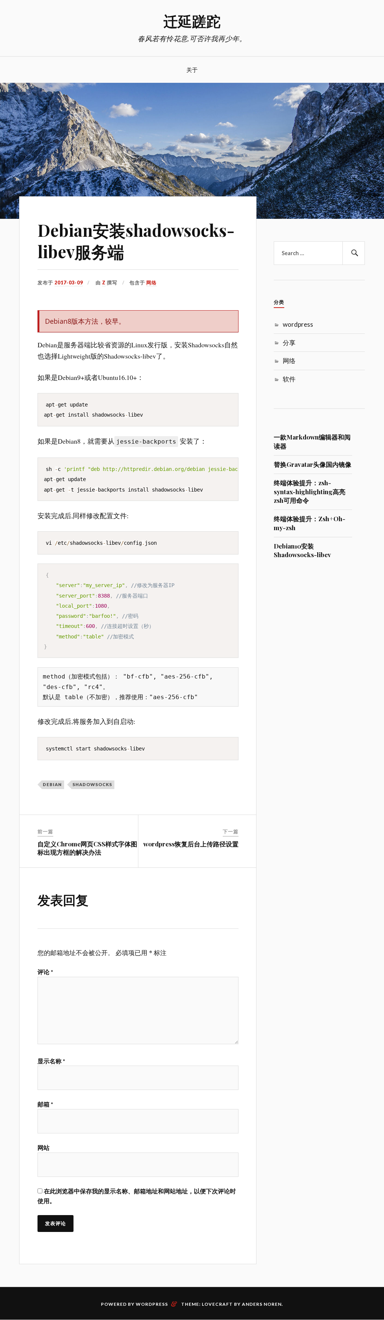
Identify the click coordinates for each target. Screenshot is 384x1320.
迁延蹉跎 (192, 20)
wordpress (298, 324)
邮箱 (45, 1104)
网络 (151, 283)
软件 (289, 379)
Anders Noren (262, 1304)
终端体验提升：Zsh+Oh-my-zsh (309, 523)
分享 (289, 343)
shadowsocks (92, 784)
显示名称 (51, 1060)
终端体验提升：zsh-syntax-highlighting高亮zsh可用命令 (309, 491)
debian (52, 784)
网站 (44, 1147)
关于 (192, 69)
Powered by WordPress (134, 1304)
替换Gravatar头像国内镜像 (312, 464)
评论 (45, 971)
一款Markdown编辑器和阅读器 (312, 441)
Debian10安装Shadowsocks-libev (302, 550)
